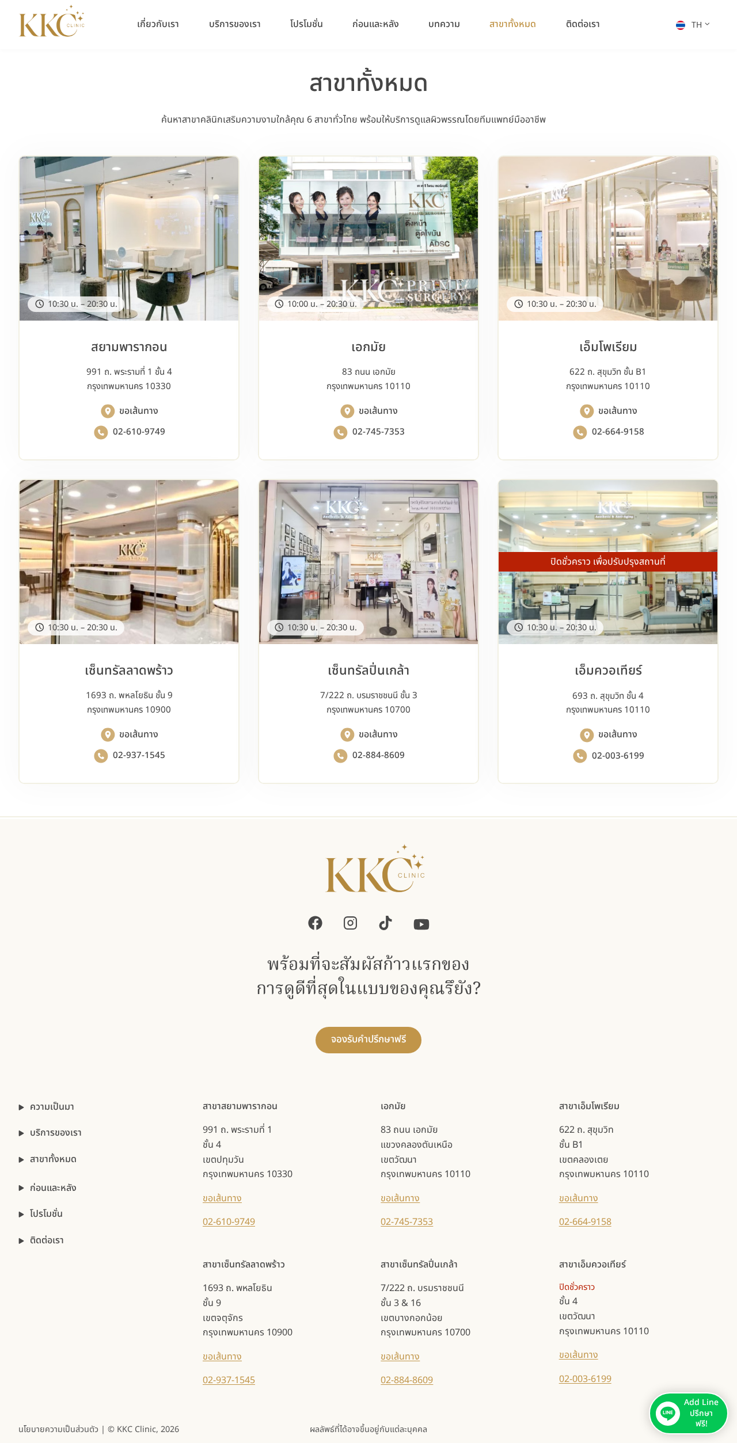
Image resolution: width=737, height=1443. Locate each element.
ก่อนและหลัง (375, 24)
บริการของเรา (235, 24)
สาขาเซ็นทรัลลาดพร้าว (244, 1264)
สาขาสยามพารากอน (240, 1106)
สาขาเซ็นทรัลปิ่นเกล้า (419, 1264)
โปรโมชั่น (306, 24)
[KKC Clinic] (375, 875)
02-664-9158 (585, 1222)
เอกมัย (393, 1106)
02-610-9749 (229, 1222)
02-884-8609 (407, 1380)
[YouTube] (421, 923)
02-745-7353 (407, 1222)
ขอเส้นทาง (222, 1198)
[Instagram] (350, 923)
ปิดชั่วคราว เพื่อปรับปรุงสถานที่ (608, 562)
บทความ (444, 24)
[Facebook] (315, 923)
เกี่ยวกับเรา (158, 24)
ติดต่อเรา (583, 24)
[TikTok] (385, 923)
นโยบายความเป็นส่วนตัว (58, 1429)
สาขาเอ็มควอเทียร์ (592, 1264)
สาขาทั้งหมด (512, 24)
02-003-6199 (585, 1379)
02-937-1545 (229, 1380)
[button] (688, 1413)
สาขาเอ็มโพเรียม (589, 1106)
